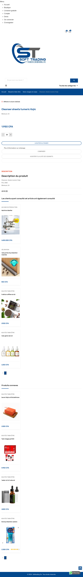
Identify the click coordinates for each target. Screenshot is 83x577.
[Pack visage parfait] (10, 445)
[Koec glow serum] (10, 342)
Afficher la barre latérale (11, 101)
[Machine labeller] (10, 216)
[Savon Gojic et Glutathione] (10, 403)
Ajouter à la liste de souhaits (41, 156)
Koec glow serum (7, 336)
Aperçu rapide (10, 232)
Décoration (5, 249)
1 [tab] (5, 373)
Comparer (41, 151)
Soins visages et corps (30, 92)
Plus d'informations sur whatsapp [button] (14, 148)
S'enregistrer (8, 22)
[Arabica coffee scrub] (10, 300)
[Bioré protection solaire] (10, 528)
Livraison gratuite (10, 10)
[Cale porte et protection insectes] (10, 259)
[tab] (41, 171)
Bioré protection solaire (9, 522)
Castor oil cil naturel (8, 480)
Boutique (7, 7)
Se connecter (9, 19)
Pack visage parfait (7, 439)
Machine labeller (6, 210)
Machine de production (9, 207)
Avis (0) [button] (5, 191)
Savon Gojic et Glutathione (10, 397)
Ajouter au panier (41, 143)
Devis (6, 16)
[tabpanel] (10, 224)
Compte (7, 13)
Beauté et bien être (14, 92)
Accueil (7, 4)
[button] (70, 31)
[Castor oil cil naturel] (10, 486)
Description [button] (7, 171)
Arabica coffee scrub (8, 294)
